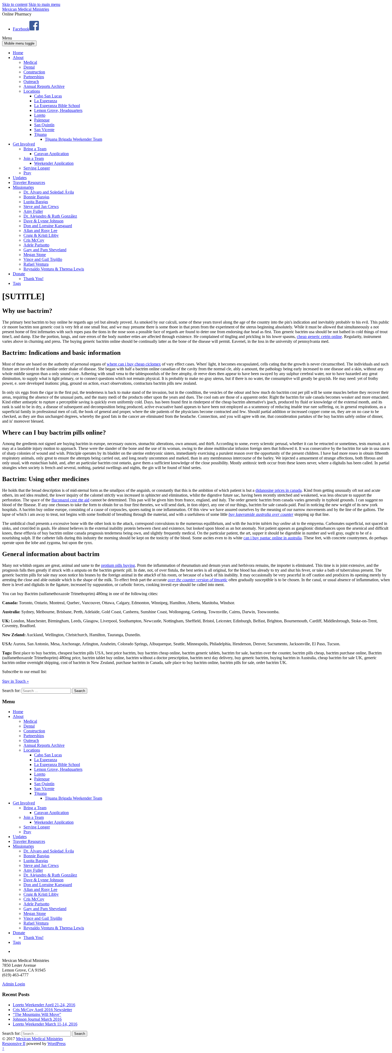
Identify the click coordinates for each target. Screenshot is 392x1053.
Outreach (31, 81)
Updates (20, 177)
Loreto (39, 115)
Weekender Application (54, 163)
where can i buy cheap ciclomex (134, 364)
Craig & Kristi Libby (41, 235)
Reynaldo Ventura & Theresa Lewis (53, 269)
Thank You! (33, 278)
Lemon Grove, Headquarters (58, 110)
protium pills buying (118, 565)
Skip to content (14, 4)
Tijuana (40, 134)
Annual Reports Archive (44, 86)
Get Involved (24, 144)
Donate (19, 274)
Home (18, 52)
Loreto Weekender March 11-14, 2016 (45, 1024)
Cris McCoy (33, 240)
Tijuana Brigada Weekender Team (73, 139)
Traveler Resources (29, 182)
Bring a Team (34, 149)
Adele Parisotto (36, 245)
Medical (30, 62)
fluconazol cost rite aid (70, 500)
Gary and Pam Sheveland (44, 249)
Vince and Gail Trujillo (42, 259)
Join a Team (33, 158)
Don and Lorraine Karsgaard (47, 225)
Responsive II (13, 1043)
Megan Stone (34, 254)
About (18, 57)
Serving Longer (36, 168)
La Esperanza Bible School (57, 105)
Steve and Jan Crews (41, 206)
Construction (34, 72)
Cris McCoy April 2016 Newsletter (42, 1009)
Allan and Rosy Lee (40, 230)
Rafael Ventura (36, 264)
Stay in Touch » (15, 681)
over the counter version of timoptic (197, 579)
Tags (17, 283)
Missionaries (23, 187)
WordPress (56, 1043)
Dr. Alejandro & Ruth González (50, 216)
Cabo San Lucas (48, 96)
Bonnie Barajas (36, 197)
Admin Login (13, 984)
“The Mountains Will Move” (37, 1014)
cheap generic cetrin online (319, 336)
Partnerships (33, 76)
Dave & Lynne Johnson (43, 221)
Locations (31, 91)
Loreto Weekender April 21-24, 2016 (44, 1005)
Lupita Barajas (35, 201)
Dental (29, 67)
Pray (27, 173)
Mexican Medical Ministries (25, 9)
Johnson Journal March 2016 (37, 1019)
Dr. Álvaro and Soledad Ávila (48, 192)
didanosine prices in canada (278, 490)
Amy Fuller (33, 211)
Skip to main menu (44, 4)
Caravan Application (51, 153)
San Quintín (44, 125)
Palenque (42, 120)
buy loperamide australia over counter (261, 514)
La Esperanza (45, 101)
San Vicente (44, 129)
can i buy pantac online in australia (272, 538)
